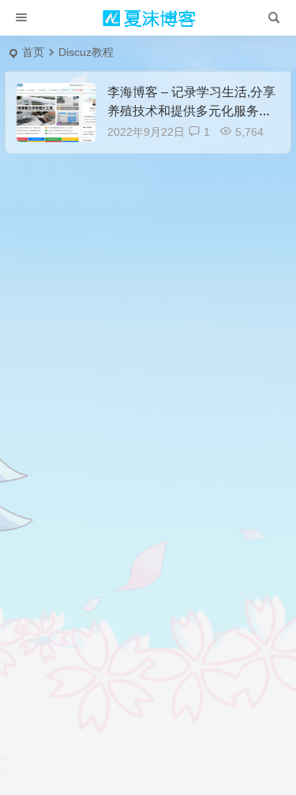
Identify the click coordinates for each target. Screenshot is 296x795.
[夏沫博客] (148, 18)
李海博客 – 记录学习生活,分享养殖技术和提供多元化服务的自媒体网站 (191, 111)
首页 (33, 52)
